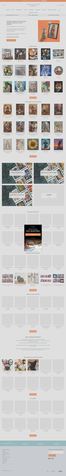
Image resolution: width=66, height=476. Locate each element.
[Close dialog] (40, 225)
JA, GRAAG (33, 234)
